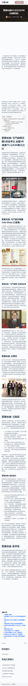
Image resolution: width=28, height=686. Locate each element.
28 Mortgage (5, 654)
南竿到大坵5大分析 (7, 676)
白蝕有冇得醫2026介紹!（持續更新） (13, 632)
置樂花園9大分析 (8, 629)
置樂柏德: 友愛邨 (9, 124)
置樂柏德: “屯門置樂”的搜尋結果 (13, 123)
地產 (21, 16)
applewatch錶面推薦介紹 (8, 668)
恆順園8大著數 (8, 614)
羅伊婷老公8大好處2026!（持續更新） (14, 634)
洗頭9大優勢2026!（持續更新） (12, 630)
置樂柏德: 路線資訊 (10, 127)
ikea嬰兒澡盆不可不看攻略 (8, 665)
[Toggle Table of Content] (23, 117)
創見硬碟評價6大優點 (7, 671)
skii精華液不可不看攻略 (8, 673)
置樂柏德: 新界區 (7, 129)
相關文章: (7, 130)
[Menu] (25, 2)
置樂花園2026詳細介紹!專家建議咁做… (14, 623)
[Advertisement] (14, 39)
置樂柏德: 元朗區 (7, 126)
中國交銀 (5, 2)
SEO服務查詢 (19, 2)
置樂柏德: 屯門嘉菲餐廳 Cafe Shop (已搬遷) (14, 121)
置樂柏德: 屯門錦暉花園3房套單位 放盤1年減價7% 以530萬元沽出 (14, 119)
